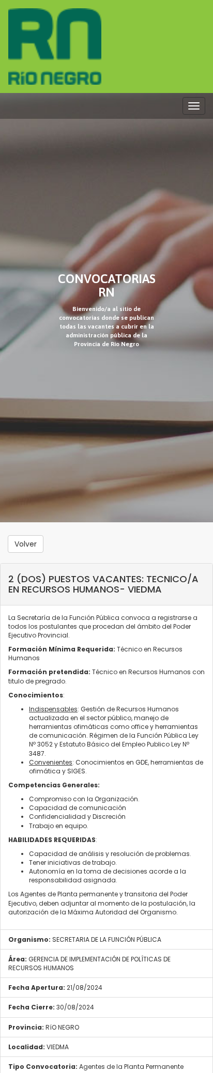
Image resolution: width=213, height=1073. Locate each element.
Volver (25, 544)
